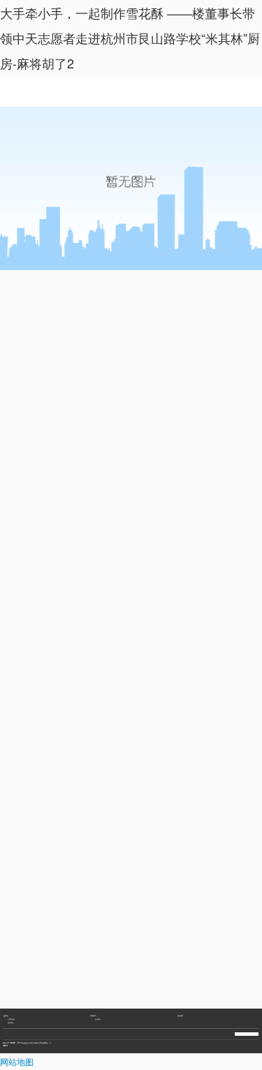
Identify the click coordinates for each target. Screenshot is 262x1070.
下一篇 (171, 985)
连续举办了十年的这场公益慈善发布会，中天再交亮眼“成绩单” (37, 1020)
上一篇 (19, 985)
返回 (130, 985)
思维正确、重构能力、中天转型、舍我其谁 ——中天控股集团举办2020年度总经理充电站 (45, 1002)
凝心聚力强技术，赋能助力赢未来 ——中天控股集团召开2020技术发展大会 (40, 1011)
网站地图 (17, 1061)
